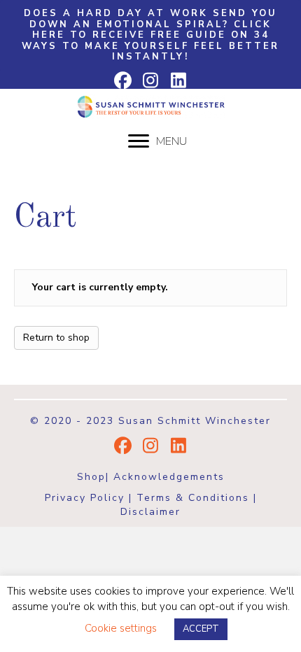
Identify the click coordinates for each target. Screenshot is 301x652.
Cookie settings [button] (121, 628)
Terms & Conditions (192, 497)
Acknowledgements (169, 476)
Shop (91, 476)
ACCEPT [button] (201, 629)
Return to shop (56, 337)
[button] (150, 35)
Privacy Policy (85, 497)
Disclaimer (150, 511)
